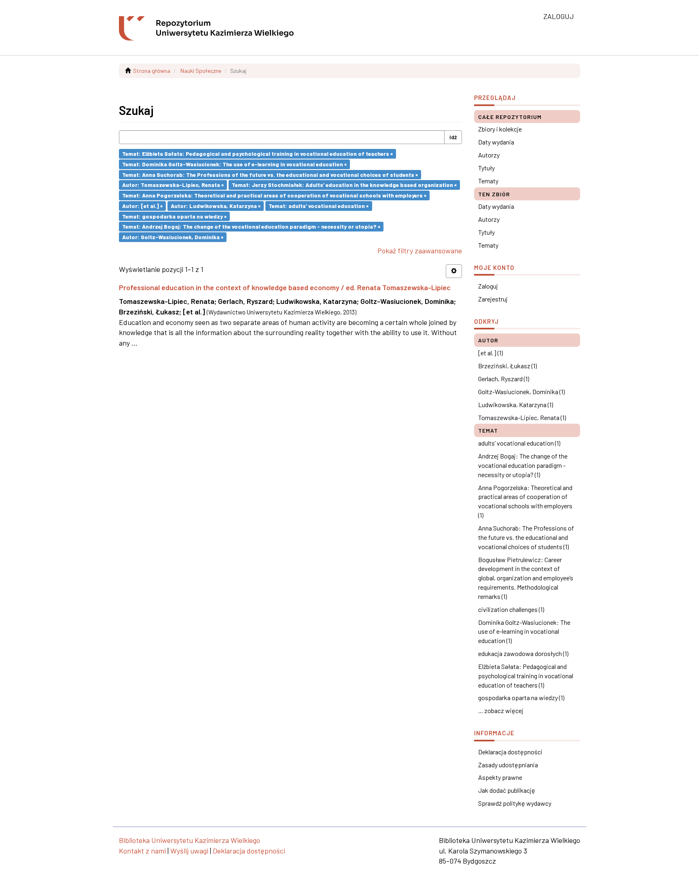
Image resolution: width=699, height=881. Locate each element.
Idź (453, 137)
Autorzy (489, 155)
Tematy (488, 181)
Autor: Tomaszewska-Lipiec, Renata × (173, 184)
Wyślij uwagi (189, 850)
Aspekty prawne (500, 777)
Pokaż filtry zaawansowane (419, 250)
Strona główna (151, 70)
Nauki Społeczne (200, 70)
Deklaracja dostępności (510, 752)
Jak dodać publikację (506, 790)
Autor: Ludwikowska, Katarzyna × (216, 205)
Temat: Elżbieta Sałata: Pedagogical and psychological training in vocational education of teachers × (257, 153)
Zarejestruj (493, 299)
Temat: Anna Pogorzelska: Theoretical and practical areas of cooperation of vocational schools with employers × (274, 195)
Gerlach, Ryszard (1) (503, 378)
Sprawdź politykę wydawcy (514, 803)
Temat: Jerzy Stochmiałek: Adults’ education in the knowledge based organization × (344, 184)
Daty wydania (496, 142)
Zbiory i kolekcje (500, 129)
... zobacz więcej (500, 710)
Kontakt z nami (142, 850)
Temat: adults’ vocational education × (319, 205)
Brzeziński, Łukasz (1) (507, 365)
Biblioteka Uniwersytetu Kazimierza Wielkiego (189, 840)
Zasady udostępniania (508, 764)
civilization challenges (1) (511, 609)
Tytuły (486, 168)
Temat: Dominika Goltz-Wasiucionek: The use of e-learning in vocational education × (234, 164)
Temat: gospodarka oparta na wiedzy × (174, 215)
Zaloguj (488, 286)
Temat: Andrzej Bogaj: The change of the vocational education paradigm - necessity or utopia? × (251, 226)
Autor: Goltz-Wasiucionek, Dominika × (172, 237)
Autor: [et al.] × (142, 205)
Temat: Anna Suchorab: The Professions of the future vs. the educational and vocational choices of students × (270, 174)
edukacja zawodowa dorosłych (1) (523, 653)
